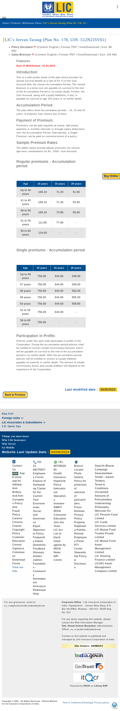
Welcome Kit (103, 511)
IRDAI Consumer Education (60, 515)
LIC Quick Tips (11, 426)
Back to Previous (15, 394)
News (57, 552)
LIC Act (58, 529)
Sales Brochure (22, 54)
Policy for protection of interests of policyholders (80, 492)
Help (36, 593)
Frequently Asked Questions (39, 541)
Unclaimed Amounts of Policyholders (103, 496)
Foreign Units (11, 418)
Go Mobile (8, 447)
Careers (17, 518)
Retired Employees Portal (80, 537)
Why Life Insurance (14, 440)
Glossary (38, 552)
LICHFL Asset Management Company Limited (106, 567)
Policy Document (23, 47)
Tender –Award (104, 477)
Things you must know (15, 436)
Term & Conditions (72, 702)
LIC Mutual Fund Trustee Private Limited (105, 533)
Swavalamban (103, 473)
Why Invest (9, 443)
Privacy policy (101, 702)
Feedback (39, 548)
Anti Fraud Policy (16, 511)
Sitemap (87, 702)
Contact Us (17, 467)
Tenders (100, 480)
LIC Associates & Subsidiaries (22, 422)
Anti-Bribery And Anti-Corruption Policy (18, 496)
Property (79, 522)
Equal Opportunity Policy (39, 530)
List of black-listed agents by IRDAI (60, 541)
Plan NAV (8, 413)
